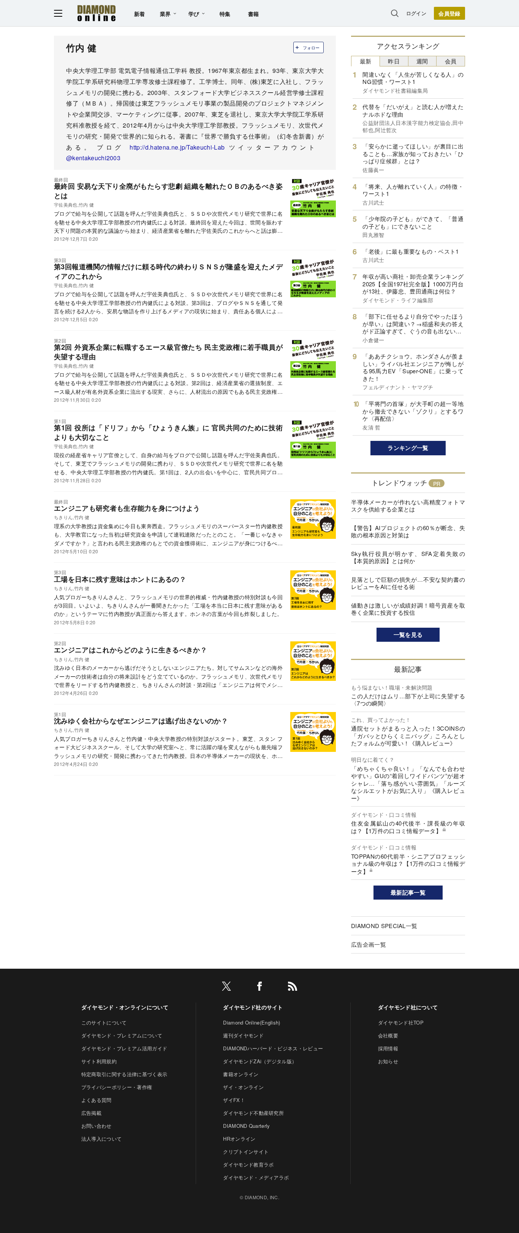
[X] (226, 988)
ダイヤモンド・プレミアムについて (121, 1035)
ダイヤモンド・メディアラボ (256, 1177)
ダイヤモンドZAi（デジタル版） (260, 1061)
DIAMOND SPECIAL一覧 (384, 926)
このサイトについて (104, 1022)
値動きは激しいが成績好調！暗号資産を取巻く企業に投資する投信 (408, 609)
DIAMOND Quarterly (246, 1125)
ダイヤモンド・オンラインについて (124, 1007)
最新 (366, 61)
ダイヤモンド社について (408, 1007)
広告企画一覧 (368, 944)
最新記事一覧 (408, 892)
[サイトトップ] (97, 13)
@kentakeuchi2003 (93, 157)
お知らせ (388, 1061)
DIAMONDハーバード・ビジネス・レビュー (273, 1048)
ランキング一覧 (408, 448)
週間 (422, 61)
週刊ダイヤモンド (243, 1035)
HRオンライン (239, 1138)
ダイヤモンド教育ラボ (248, 1164)
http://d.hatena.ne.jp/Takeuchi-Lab (179, 147)
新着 (139, 13)
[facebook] (259, 988)
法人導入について (101, 1138)
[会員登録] (449, 13)
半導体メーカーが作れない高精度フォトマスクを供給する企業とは (408, 505)
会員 (451, 61)
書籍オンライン (240, 1074)
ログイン (416, 13)
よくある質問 (96, 1100)
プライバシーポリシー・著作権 (116, 1087)
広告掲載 (91, 1112)
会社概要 (388, 1035)
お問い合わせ (96, 1125)
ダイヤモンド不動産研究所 (253, 1112)
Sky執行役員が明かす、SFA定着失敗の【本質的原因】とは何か (408, 557)
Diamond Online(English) (251, 1022)
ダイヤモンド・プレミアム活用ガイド (124, 1048)
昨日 (394, 61)
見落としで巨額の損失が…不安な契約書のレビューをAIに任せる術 (408, 583)
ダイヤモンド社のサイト (253, 1007)
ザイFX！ (234, 1100)
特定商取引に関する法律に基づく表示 (124, 1074)
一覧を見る (408, 634)
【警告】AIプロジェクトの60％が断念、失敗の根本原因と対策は (408, 531)
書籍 (253, 13)
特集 (225, 13)
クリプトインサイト (246, 1151)
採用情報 (388, 1048)
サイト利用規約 (99, 1061)
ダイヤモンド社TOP (401, 1022)
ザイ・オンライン (243, 1087)
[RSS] (292, 988)
